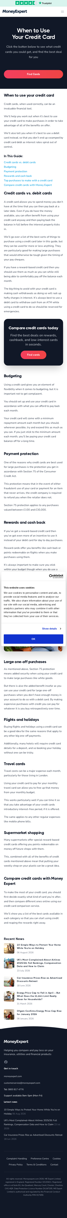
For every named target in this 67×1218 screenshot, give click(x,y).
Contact (54, 1164)
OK (33, 639)
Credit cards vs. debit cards (20, 162)
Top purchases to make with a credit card (28, 180)
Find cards (33, 354)
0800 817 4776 (16, 1089)
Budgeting (10, 167)
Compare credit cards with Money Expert (28, 185)
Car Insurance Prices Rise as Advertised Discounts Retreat (33, 1134)
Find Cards (33, 74)
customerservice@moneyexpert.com (22, 1082)
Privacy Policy (16, 1164)
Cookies (57, 1158)
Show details (49, 628)
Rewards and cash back (18, 176)
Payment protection (15, 171)
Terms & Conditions (37, 1164)
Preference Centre (40, 1158)
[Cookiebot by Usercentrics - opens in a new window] (49, 576)
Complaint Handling (17, 1158)
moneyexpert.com (13, 1076)
